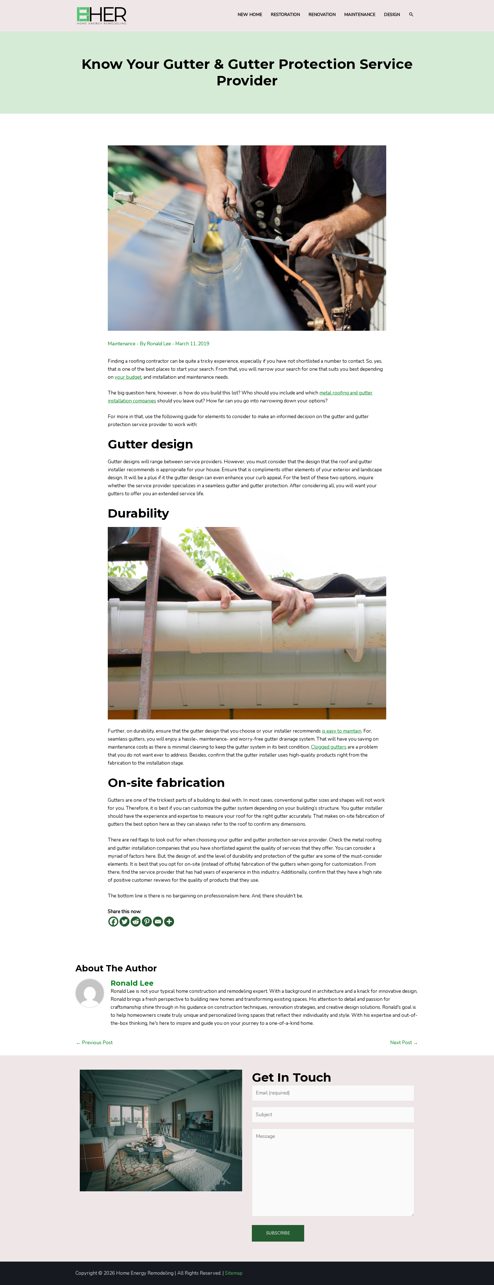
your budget (128, 377)
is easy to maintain (341, 731)
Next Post (404, 1042)
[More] (169, 922)
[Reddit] (136, 922)
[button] (411, 14)
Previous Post (94, 1042)
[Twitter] (124, 922)
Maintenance (122, 343)
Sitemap (233, 1273)
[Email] (158, 922)
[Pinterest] (147, 922)
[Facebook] (113, 922)
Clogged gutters (328, 747)
